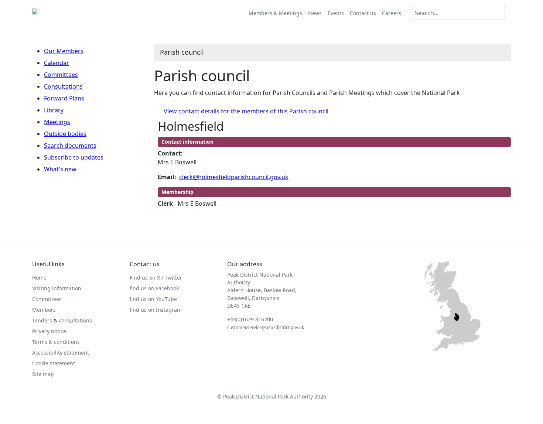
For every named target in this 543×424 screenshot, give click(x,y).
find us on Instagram (156, 309)
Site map (43, 373)
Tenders (42, 320)
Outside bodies (65, 134)
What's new (60, 169)
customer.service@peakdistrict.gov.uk (265, 327)
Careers (391, 13)
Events (336, 13)
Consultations (63, 86)
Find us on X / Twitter (156, 277)
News (315, 13)
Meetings (57, 122)
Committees (61, 75)
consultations (75, 320)
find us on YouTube (153, 298)
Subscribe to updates (73, 157)
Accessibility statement (60, 352)
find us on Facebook (154, 288)
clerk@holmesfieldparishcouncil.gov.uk (233, 177)
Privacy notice (49, 331)
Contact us (363, 13)
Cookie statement (53, 363)
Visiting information (56, 288)
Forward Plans (64, 98)
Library (54, 110)
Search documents (70, 145)
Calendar (56, 63)
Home (39, 277)
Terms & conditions (56, 341)
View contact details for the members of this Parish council (246, 111)
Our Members (63, 51)
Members (44, 309)
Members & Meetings (275, 13)
